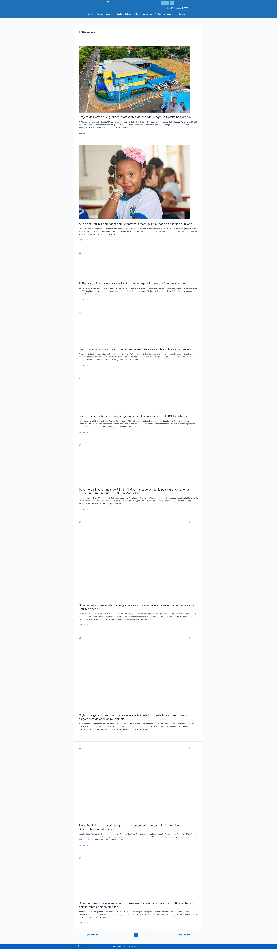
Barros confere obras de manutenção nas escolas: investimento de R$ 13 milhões (133, 416)
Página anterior (90, 935)
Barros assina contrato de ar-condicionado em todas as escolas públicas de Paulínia (135, 349)
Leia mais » (83, 133)
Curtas (158, 14)
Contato (182, 14)
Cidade (91, 14)
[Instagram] (167, 3)
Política (100, 14)
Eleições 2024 (169, 14)
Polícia (137, 14)
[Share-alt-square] (172, 3)
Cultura (128, 14)
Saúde (119, 14)
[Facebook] (163, 3)
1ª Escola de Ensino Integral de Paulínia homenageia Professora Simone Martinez (132, 283)
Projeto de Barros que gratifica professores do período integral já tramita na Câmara (135, 117)
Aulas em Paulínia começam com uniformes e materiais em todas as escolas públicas (135, 224)
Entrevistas (147, 14)
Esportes (110, 14)
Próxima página (187, 935)
